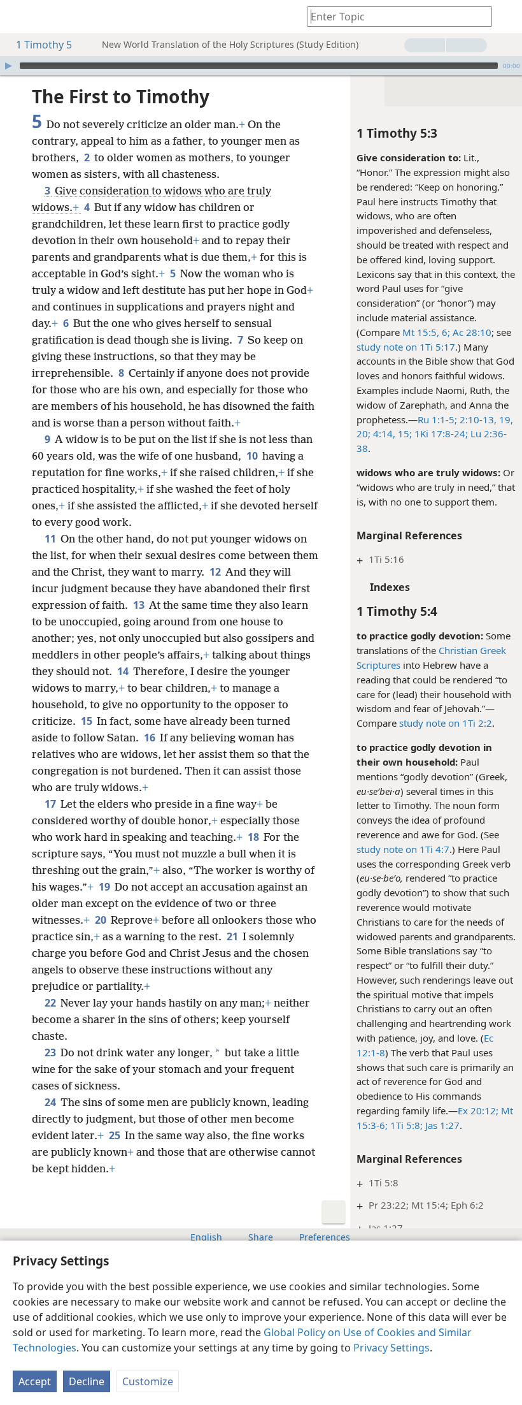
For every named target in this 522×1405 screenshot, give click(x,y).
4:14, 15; (391, 433)
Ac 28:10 (470, 332)
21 (233, 936)
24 (51, 1102)
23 (51, 1052)
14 (123, 671)
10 (253, 456)
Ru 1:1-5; (437, 419)
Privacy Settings (391, 1348)
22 (51, 1003)
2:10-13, (477, 419)
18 (254, 837)
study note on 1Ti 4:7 (402, 849)
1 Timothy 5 (44, 45)
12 (216, 572)
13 (139, 605)
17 (51, 804)
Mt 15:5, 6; (426, 332)
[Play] (8, 66)
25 (115, 1135)
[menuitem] (19, 17)
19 (105, 887)
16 (150, 738)
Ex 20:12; (478, 1110)
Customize (147, 1381)
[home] (19, 17)
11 (51, 539)
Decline (86, 1381)
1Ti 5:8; (405, 1125)
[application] (261, 65)
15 (87, 721)
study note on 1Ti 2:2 (445, 723)
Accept (34, 1381)
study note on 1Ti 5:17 (405, 346)
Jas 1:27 (441, 1125)
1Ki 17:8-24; (440, 433)
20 (101, 920)
